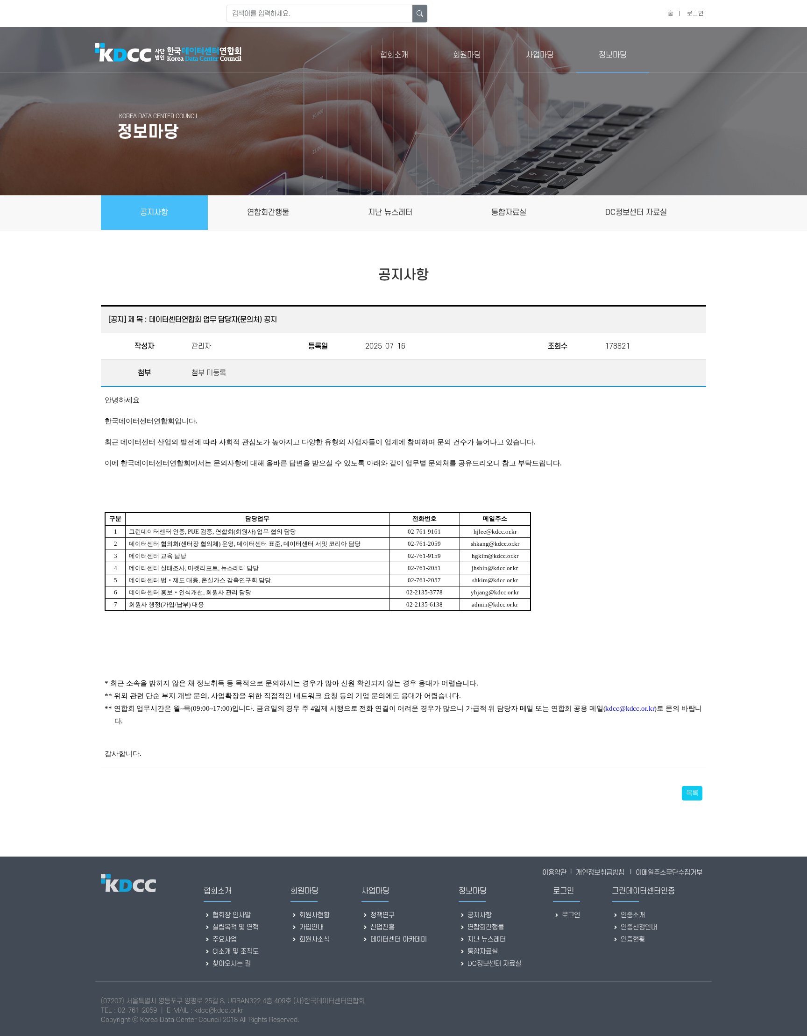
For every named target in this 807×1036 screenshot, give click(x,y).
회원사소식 (313, 939)
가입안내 (310, 927)
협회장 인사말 (231, 915)
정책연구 (381, 915)
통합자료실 (482, 952)
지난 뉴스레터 (486, 939)
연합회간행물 (485, 927)
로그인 (695, 13)
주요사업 (224, 939)
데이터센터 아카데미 (397, 939)
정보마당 (613, 55)
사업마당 (540, 55)
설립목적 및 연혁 (235, 927)
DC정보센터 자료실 (493, 964)
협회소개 (394, 55)
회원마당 (467, 55)
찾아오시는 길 (231, 964)
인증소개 (632, 915)
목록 (692, 793)
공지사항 (479, 915)
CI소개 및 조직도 (235, 952)
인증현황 (632, 939)
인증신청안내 (638, 927)
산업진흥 (381, 927)
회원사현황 (313, 915)
